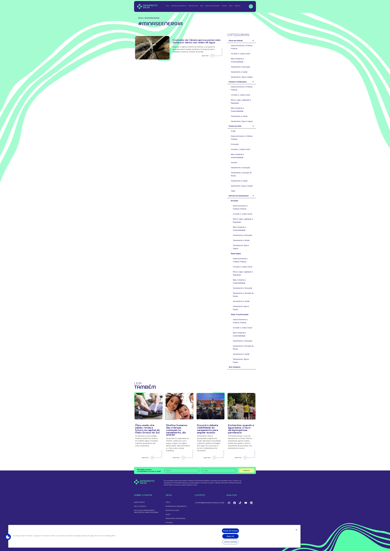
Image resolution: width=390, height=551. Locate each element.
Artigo (233, 131)
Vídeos (231, 6)
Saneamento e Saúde (239, 72)
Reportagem (236, 253)
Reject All (230, 536)
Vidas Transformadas (239, 314)
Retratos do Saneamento (178, 6)
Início (167, 6)
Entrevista (234, 144)
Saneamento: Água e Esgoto (242, 77)
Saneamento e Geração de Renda (241, 174)
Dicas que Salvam (236, 41)
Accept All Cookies (230, 531)
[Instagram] (228, 502)
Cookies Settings (230, 542)
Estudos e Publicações (238, 82)
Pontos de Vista (193, 6)
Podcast (234, 162)
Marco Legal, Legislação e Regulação (241, 101)
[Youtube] (245, 502)
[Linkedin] (251, 502)
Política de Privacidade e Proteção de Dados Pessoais (146, 511)
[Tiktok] (240, 502)
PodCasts (237, 6)
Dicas (201, 6)
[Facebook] (234, 502)
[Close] (296, 530)
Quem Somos (139, 502)
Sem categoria (234, 367)
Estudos (224, 6)
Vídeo (233, 191)
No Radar (234, 201)
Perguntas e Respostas (212, 6)
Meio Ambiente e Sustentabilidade (237, 60)
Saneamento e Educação (240, 67)
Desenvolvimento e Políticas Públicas (241, 47)
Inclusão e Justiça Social (240, 54)
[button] (8, 537)
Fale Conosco (140, 506)
